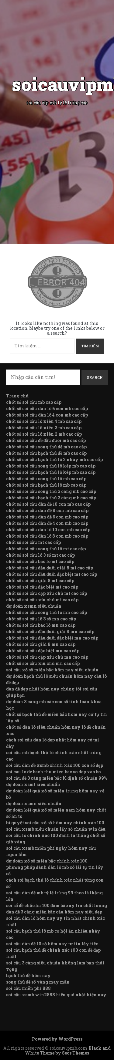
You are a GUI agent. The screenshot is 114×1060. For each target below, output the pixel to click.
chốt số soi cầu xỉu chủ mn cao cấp (43, 663)
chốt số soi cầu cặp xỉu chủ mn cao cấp (47, 657)
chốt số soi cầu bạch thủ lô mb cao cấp (46, 485)
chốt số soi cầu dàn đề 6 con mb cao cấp (47, 517)
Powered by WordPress (57, 1039)
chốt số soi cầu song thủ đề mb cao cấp (46, 447)
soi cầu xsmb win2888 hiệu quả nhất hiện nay (56, 995)
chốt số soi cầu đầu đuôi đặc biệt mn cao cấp (52, 638)
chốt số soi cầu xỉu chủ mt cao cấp (42, 600)
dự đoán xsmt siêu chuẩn (33, 784)
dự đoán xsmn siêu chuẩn (33, 606)
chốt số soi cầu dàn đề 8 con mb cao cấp (47, 510)
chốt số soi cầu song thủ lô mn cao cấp (46, 612)
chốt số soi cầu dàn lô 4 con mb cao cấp (47, 415)
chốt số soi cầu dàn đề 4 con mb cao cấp (47, 523)
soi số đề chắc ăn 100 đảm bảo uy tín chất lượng (56, 905)
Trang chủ (17, 396)
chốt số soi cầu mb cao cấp (33, 402)
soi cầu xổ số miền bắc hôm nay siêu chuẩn (52, 670)
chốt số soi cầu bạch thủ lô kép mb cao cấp (50, 472)
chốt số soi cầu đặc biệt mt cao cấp (42, 587)
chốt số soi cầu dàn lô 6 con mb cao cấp (47, 408)
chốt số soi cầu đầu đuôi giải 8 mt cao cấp (49, 568)
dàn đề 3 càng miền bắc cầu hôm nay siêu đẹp (54, 912)
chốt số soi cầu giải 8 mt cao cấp (40, 580)
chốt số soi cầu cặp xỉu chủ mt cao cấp (46, 593)
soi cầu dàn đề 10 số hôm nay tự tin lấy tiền (52, 944)
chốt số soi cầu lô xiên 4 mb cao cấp (43, 421)
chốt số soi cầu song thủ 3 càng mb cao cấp (51, 491)
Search (94, 377)
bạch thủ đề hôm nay (28, 975)
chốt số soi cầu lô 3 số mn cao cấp (41, 619)
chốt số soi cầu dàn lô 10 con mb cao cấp (48, 529)
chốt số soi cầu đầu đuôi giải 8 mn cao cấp (50, 631)
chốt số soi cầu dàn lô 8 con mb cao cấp (47, 536)
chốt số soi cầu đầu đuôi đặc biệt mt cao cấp (51, 574)
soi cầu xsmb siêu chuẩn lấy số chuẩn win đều (55, 829)
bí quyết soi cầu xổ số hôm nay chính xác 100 (55, 822)
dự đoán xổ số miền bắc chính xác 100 (47, 861)
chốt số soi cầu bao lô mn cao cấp (40, 625)
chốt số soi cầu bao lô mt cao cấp (40, 561)
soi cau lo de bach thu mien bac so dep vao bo (53, 772)
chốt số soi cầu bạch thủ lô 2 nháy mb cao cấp (54, 459)
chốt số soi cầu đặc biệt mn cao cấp (42, 650)
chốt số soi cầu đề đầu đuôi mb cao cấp (46, 440)
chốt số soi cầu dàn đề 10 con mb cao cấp (48, 504)
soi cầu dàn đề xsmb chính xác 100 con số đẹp (54, 765)
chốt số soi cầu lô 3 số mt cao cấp (40, 555)
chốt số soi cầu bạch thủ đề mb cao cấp (46, 453)
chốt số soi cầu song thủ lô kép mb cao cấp (50, 466)
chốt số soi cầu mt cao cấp (33, 542)
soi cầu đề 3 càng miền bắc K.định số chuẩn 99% (56, 778)
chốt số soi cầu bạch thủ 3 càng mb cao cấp (51, 498)
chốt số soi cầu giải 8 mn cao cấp (40, 644)
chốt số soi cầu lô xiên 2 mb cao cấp (44, 434)
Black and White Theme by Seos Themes (68, 1050)
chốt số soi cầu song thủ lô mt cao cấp (46, 549)
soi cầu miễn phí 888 (28, 988)
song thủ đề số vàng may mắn (38, 982)
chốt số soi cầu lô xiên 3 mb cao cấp (43, 427)
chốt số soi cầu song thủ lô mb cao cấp (46, 478)
